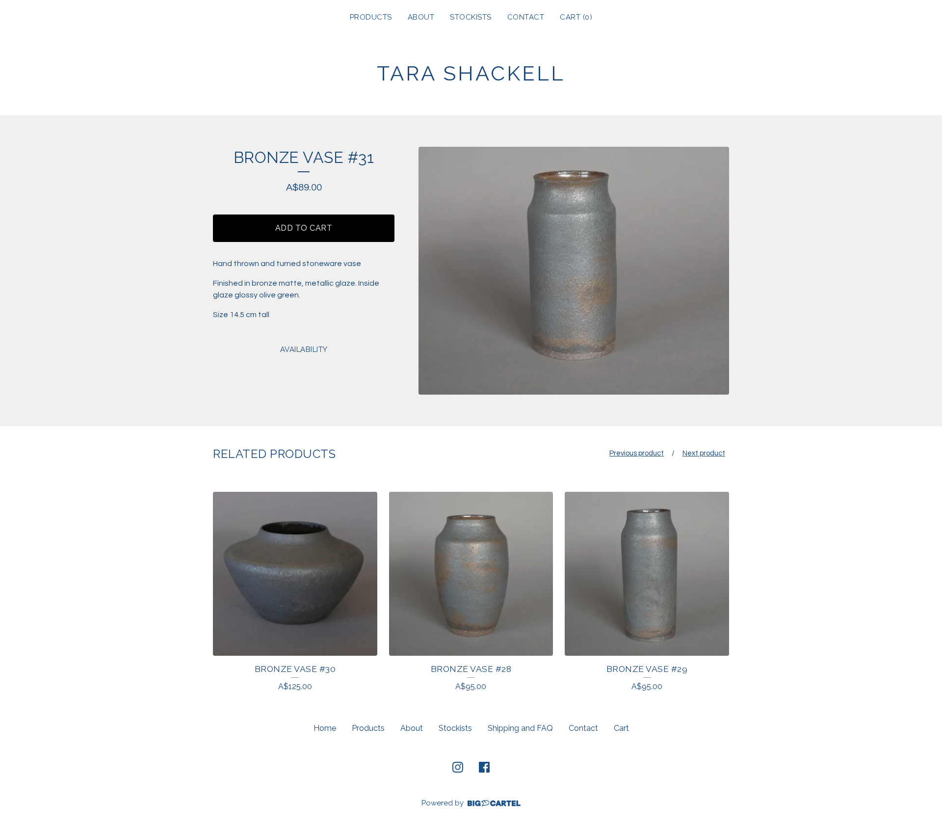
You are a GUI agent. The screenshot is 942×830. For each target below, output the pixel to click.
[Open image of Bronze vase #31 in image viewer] (574, 271)
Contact (526, 17)
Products (371, 17)
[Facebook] (484, 767)
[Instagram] (458, 767)
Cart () (576, 17)
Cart (621, 728)
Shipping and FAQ (520, 728)
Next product (703, 453)
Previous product (636, 453)
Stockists (471, 17)
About (421, 17)
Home (325, 728)
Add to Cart (304, 228)
